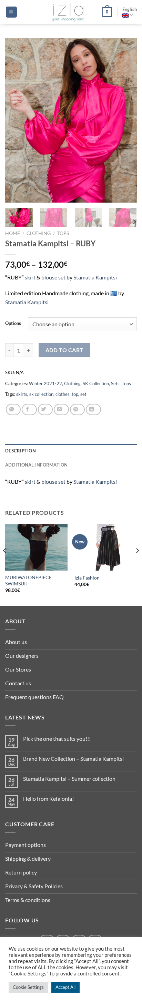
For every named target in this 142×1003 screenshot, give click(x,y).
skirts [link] (21, 394)
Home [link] (12, 233)
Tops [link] (63, 233)
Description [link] (20, 450)
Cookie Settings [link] (28, 987)
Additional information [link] (36, 465)
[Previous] (4, 564)
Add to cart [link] (64, 350)
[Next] (137, 564)
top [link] (75, 394)
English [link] (129, 9)
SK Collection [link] (96, 383)
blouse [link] (49, 277)
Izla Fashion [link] (87, 578)
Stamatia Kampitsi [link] (95, 277)
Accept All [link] (65, 987)
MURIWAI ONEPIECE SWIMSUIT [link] (28, 580)
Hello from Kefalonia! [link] (48, 798)
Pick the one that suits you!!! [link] (57, 738)
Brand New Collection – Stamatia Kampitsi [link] (73, 758)
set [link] (62, 277)
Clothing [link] (39, 233)
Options (13, 323)
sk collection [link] (41, 394)
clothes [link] (62, 394)
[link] (68, 12)
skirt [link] (30, 277)
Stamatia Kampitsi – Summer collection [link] (69, 778)
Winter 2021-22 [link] (45, 383)
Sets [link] (115, 383)
